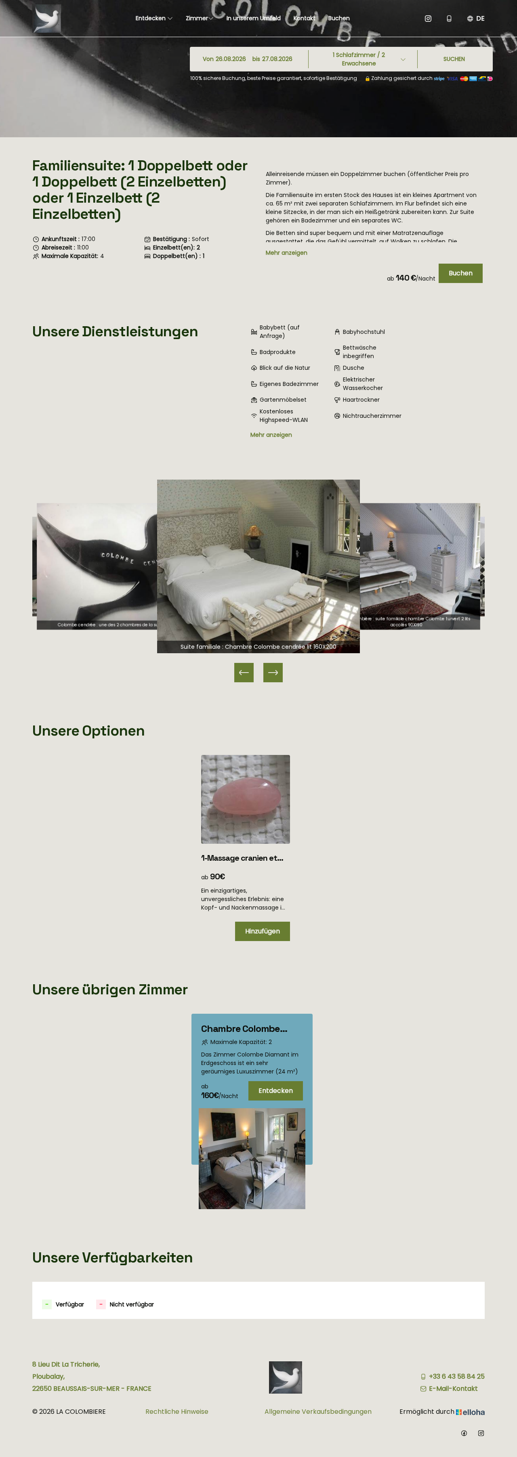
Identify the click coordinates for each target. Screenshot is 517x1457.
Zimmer (197, 18)
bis (256, 59)
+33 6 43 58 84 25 (457, 1376)
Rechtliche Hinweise (176, 1411)
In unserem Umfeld (254, 18)
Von (208, 59)
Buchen (339, 18)
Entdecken (151, 18)
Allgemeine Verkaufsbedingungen (318, 1411)
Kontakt (304, 18)
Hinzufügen (262, 931)
